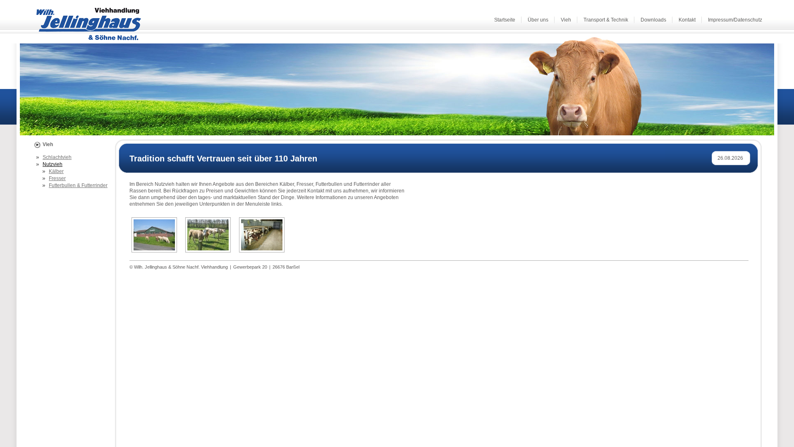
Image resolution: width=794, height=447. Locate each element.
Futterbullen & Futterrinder (78, 185)
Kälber (56, 171)
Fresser (57, 178)
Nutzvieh (52, 164)
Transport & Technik (606, 20)
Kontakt (687, 20)
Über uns (538, 20)
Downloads (653, 20)
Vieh (566, 20)
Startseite (504, 20)
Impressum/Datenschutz (735, 20)
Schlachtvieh (57, 157)
